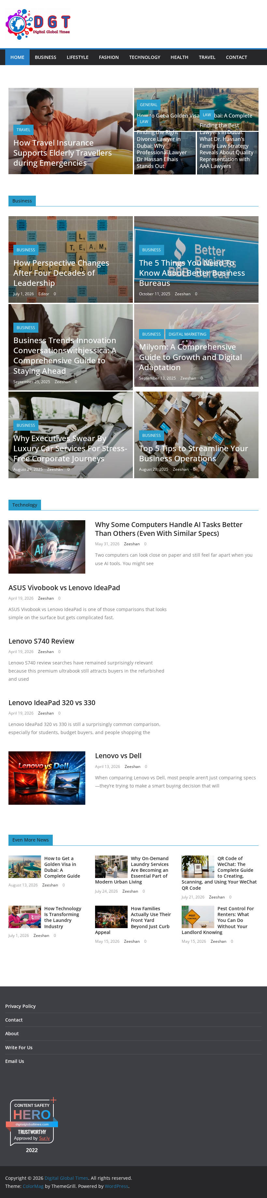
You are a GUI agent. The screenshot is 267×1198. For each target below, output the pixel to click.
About (12, 1033)
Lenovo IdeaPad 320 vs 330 (51, 702)
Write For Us (19, 1047)
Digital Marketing (187, 334)
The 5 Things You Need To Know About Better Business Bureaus (192, 272)
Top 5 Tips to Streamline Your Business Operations (193, 453)
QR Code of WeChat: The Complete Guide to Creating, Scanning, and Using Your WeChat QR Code (219, 873)
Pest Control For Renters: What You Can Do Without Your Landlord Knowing (218, 920)
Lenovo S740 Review (41, 641)
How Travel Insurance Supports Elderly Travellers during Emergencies (62, 152)
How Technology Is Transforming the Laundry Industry (62, 917)
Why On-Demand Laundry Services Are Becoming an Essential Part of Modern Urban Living (132, 870)
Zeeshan (182, 294)
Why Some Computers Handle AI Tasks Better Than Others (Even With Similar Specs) (169, 529)
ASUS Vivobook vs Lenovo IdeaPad (64, 587)
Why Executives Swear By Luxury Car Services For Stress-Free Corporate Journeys (70, 448)
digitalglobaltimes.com (32, 1124)
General (148, 104)
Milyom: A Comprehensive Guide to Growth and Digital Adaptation (190, 356)
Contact (236, 57)
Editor (43, 294)
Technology (144, 57)
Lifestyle (78, 57)
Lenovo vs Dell (118, 755)
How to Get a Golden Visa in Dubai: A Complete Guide (194, 119)
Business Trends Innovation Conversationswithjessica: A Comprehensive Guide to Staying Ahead (65, 355)
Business (45, 57)
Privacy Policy (20, 1006)
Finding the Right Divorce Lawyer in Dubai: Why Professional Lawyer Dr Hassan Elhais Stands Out (162, 149)
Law (144, 121)
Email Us (14, 1061)
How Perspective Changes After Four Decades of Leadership (61, 272)
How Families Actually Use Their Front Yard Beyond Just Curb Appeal (133, 920)
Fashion (109, 57)
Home (17, 57)
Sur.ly (44, 1138)
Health (180, 57)
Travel (207, 57)
